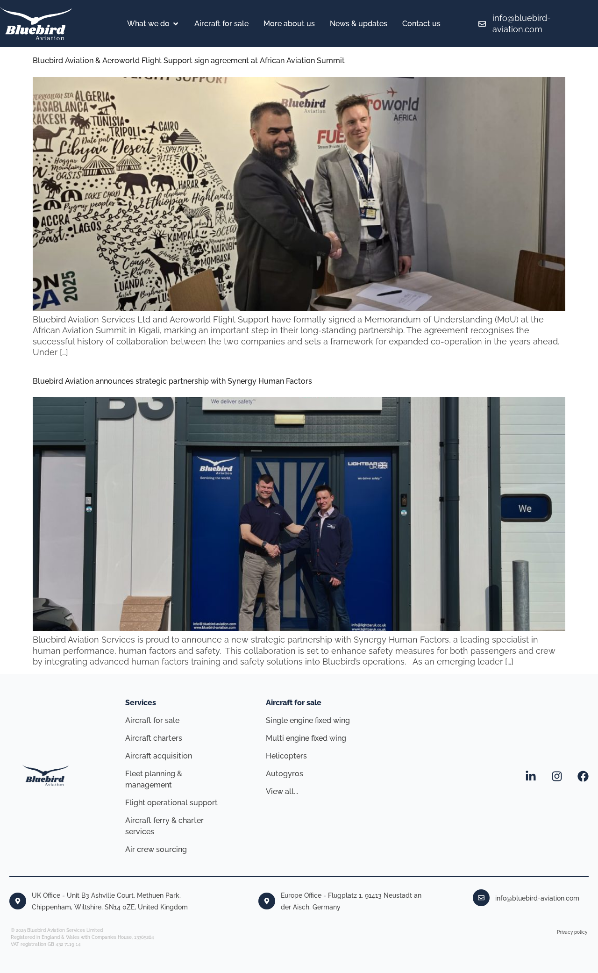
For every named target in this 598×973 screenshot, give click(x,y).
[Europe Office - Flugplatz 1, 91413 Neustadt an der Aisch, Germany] (266, 901)
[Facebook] (583, 776)
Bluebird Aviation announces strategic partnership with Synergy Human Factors (172, 381)
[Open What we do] (175, 24)
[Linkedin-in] (530, 776)
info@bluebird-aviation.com (537, 898)
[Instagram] (556, 776)
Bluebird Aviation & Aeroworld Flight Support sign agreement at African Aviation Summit (189, 60)
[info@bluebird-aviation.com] (481, 897)
